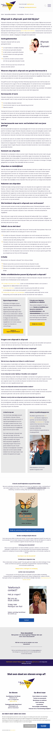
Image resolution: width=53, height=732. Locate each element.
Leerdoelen (39, 704)
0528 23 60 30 (30, 4)
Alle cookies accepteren (43, 726)
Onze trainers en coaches (39, 696)
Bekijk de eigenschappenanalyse (13, 331)
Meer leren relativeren (8, 288)
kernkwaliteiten (20, 14)
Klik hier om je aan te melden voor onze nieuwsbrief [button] (26, 643)
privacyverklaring (36, 650)
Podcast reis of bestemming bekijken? (40, 708)
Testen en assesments (39, 698)
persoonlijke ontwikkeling (10, 14)
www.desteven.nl (39, 422)
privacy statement (12, 730)
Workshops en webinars (40, 700)
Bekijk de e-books (37, 324)
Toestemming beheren (30, 726)
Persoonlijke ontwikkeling (39, 706)
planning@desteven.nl (30, 7)
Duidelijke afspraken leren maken (11, 283)
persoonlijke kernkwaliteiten (28, 30)
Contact (26, 620)
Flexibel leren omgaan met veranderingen (13, 292)
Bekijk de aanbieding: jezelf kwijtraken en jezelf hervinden (26, 530)
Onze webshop (39, 702)
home (2, 14)
